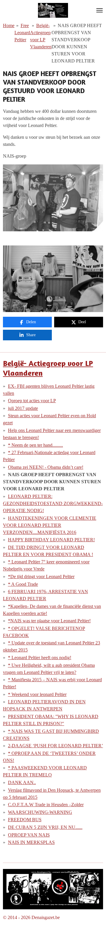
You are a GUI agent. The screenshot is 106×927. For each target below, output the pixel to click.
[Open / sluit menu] (99, 10)
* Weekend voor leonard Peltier (37, 694)
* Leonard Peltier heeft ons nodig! (39, 657)
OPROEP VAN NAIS (29, 834)
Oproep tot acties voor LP (32, 400)
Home (8, 25)
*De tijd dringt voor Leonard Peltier (41, 576)
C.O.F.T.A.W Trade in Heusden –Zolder (46, 804)
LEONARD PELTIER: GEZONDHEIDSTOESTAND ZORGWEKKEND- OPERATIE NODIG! (53, 503)
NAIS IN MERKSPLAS (31, 842)
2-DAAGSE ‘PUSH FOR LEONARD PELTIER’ (55, 745)
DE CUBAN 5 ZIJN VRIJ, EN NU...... (45, 827)
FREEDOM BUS (25, 819)
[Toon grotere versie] (53, 889)
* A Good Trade (23, 584)
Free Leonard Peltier (22, 32)
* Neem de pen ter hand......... (35, 445)
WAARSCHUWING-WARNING (40, 812)
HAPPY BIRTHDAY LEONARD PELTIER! (51, 539)
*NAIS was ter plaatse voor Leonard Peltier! (49, 620)
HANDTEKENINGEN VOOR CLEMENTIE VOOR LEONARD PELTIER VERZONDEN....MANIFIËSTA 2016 (49, 525)
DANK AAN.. (22, 782)
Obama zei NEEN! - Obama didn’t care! (45, 467)
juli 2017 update (23, 408)
